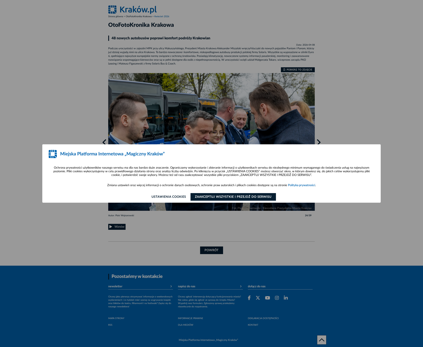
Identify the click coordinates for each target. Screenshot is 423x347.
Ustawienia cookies (169, 196)
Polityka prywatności (301, 185)
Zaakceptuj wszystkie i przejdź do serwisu (233, 196)
